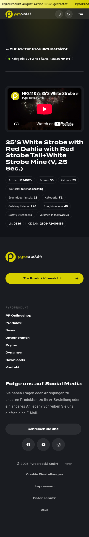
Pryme (11, 345)
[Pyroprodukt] (18, 14)
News (10, 330)
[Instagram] (58, 444)
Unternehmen (17, 338)
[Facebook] (28, 444)
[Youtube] (43, 444)
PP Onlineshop (18, 316)
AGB (44, 510)
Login (59, 14)
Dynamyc (13, 353)
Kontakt (12, 367)
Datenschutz (44, 498)
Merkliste (69, 14)
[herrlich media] (68, 464)
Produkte (13, 323)
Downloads (15, 360)
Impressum (45, 486)
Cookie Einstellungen (44, 474)
